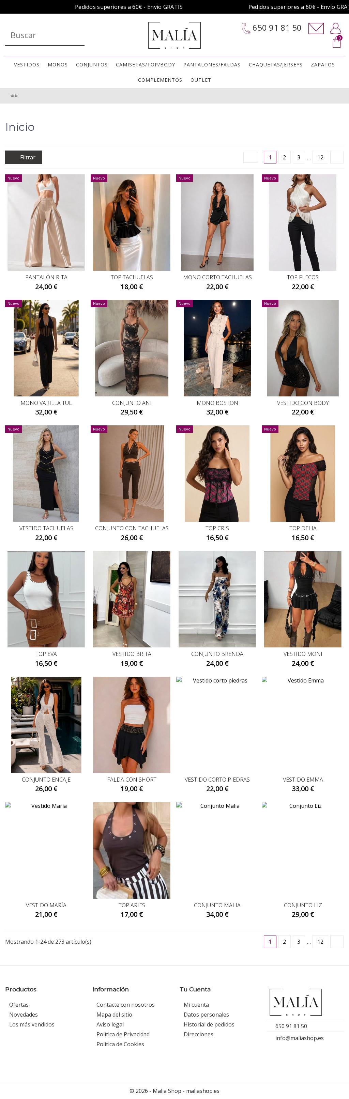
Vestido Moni (303, 654)
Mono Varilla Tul (46, 403)
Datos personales (206, 1014)
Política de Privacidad (123, 1034)
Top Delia (303, 528)
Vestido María (46, 905)
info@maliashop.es (299, 1038)
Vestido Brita (131, 654)
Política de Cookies (120, 1044)
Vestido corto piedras (217, 779)
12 (320, 157)
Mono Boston (217, 403)
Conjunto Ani (132, 403)
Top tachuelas (132, 277)
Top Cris (217, 528)
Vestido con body (303, 403)
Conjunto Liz (303, 905)
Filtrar (27, 157)
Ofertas (19, 1004)
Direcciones (198, 1034)
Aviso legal (110, 1024)
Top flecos (303, 277)
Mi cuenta (196, 1004)
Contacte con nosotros (125, 1004)
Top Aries (132, 905)
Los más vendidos (32, 1024)
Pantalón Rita (46, 277)
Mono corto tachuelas (217, 277)
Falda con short (131, 779)
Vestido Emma (303, 779)
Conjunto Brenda (217, 654)
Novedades (23, 1014)
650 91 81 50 (276, 28)
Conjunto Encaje (46, 779)
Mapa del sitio (114, 1014)
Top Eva (46, 654)
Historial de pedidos (209, 1024)
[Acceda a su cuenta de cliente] (335, 28)
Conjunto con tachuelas (132, 528)
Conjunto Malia (217, 905)
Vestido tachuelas (46, 528)
